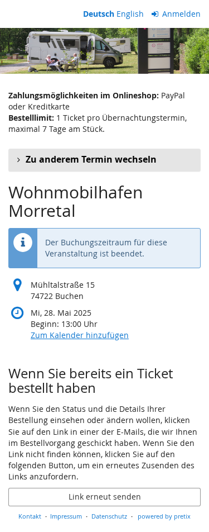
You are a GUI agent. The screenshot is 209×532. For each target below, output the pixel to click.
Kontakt (29, 516)
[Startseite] (104, 51)
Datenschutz (109, 516)
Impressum (66, 516)
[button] (104, 159)
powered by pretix (164, 516)
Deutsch (98, 13)
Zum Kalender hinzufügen (80, 335)
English (130, 13)
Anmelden (180, 13)
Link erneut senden (105, 496)
